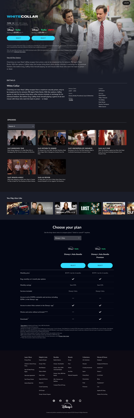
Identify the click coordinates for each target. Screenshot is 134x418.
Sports (84, 371)
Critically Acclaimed (87, 367)
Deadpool (99, 360)
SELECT (18, 38)
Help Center (42, 375)
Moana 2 (99, 371)
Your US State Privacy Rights (29, 370)
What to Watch (42, 371)
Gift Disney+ (42, 390)
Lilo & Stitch (100, 375)
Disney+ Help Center (64, 336)
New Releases (42, 367)
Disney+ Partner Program (45, 394)
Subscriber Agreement (30, 375)
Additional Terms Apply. (20, 51)
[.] (54, 401)
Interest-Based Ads (29, 383)
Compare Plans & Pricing (59, 385)
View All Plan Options (14, 58)
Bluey (98, 379)
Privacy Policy (28, 360)
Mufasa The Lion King (102, 394)
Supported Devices (43, 379)
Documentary (86, 379)
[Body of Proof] (66, 208)
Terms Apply (24, 325)
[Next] (130, 208)
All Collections (86, 360)
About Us (41, 383)
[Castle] (42, 208)
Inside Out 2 (100, 367)
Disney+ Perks (42, 363)
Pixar (69, 363)
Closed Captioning (43, 386)
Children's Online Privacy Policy (30, 364)
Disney (69, 360)
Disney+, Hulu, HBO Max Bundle (59, 374)
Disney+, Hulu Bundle (59, 363)
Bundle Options (57, 360)
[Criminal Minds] (18, 208)
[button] (45, 357)
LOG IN (126, 3)
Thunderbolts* (100, 383)
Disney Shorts (86, 375)
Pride (84, 383)
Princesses (85, 386)
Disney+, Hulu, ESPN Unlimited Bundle (58, 368)
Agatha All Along (101, 390)
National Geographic (73, 375)
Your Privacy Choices (29, 379)
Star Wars (70, 371)
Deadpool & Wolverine (102, 363)
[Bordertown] (114, 208)
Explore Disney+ (43, 360)
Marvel (69, 367)
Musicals (85, 363)
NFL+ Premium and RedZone (58, 380)
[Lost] (90, 208)
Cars (98, 386)
